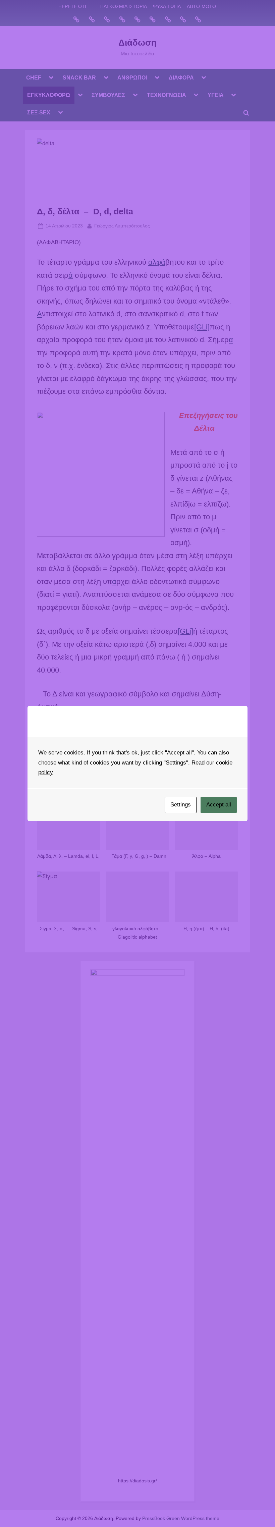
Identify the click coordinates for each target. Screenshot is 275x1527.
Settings (180, 804)
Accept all (218, 804)
